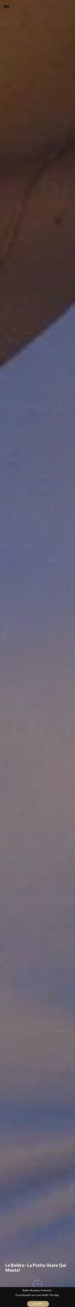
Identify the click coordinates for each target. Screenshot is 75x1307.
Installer (38, 1303)
